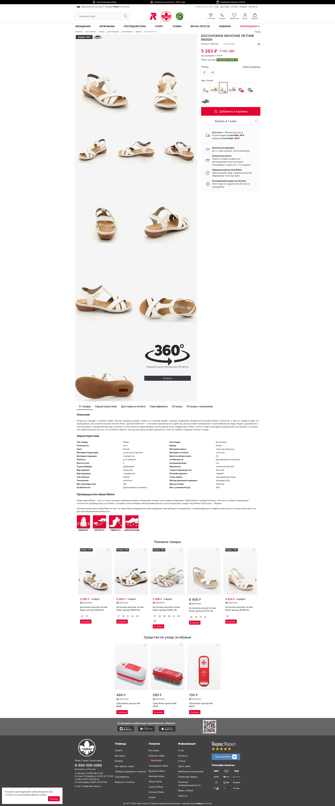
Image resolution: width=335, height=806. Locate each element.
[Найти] (125, 16)
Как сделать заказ (124, 766)
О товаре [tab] (85, 406)
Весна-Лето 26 (200, 26)
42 (212, 72)
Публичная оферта (187, 776)
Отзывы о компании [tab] (200, 406)
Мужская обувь (157, 771)
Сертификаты (122, 776)
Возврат (243, 6)
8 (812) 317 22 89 (105, 776)
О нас (216, 6)
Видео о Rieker (185, 790)
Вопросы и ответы (124, 782)
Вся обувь (154, 750)
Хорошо (54, 798)
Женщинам (82, 26)
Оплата (234, 6)
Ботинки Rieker (156, 792)
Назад (257, 31)
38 (137, 616)
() (237, 132)
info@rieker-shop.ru (91, 786)
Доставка (224, 6)
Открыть (167, 378)
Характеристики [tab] (106, 406)
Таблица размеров (251, 66)
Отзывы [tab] (177, 406)
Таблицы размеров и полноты (130, 771)
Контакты (253, 6)
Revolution (156, 760)
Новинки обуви (157, 755)
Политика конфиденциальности (189, 783)
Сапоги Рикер (156, 786)
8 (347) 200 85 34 (90, 779)
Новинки (225, 26)
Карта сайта (184, 766)
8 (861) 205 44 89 (98, 782)
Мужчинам (107, 26)
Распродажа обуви (158, 765)
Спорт (159, 26)
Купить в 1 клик (226, 121)
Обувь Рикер (155, 781)
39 (123, 616)
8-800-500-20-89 (203, 6)
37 (204, 72)
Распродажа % (250, 26)
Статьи (182, 761)
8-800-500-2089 (88, 765)
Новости (182, 795)
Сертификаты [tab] (159, 406)
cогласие (9, 794)
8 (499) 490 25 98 (94, 773)
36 (164, 616)
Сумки (177, 26)
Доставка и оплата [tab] (133, 406)
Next (255, 579)
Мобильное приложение (190, 771)
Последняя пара (135, 26)
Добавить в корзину (233, 111)
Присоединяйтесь (223, 756)
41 (128, 616)
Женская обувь (156, 776)
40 (178, 616)
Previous (79, 579)
